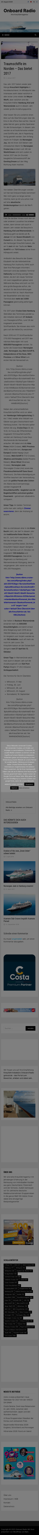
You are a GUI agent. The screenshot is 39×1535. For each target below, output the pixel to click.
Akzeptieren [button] (29, 784)
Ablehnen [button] (14, 788)
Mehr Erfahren (24, 788)
